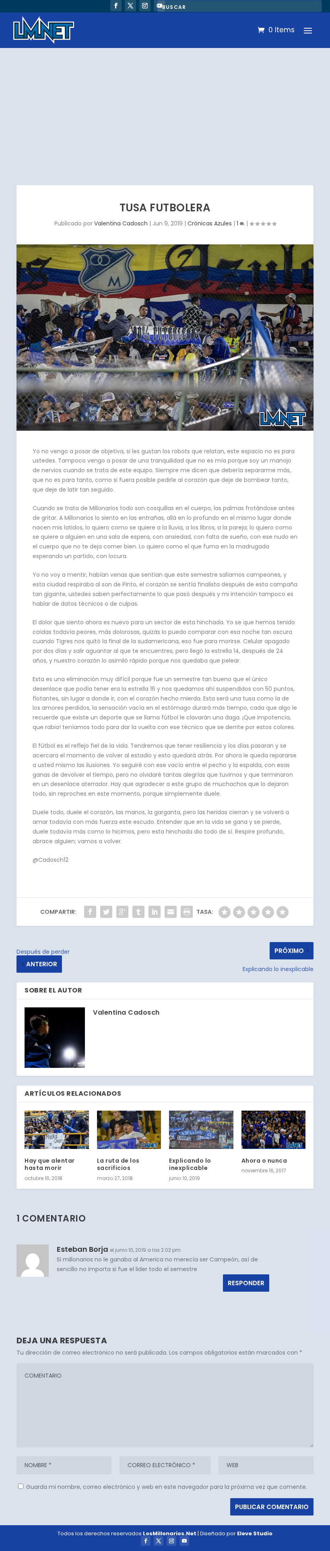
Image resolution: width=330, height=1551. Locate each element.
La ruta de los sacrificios (118, 1164)
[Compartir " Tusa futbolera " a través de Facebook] (90, 912)
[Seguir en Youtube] (184, 1541)
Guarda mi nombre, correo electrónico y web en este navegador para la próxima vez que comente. (166, 1487)
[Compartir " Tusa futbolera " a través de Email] (171, 912)
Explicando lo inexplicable (190, 1164)
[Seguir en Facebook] (116, 5)
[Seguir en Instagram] (145, 5)
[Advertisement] (165, 108)
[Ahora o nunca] (273, 1130)
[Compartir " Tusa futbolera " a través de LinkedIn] (154, 912)
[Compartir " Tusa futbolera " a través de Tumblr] (138, 912)
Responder (246, 1283)
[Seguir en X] (130, 5)
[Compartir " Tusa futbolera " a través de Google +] (122, 912)
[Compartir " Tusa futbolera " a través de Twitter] (106, 912)
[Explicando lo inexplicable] (201, 1130)
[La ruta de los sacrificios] (129, 1130)
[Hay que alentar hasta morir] (57, 1130)
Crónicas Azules (210, 223)
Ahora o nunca (264, 1161)
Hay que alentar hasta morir (50, 1164)
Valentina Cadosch (121, 223)
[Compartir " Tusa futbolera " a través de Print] (187, 912)
